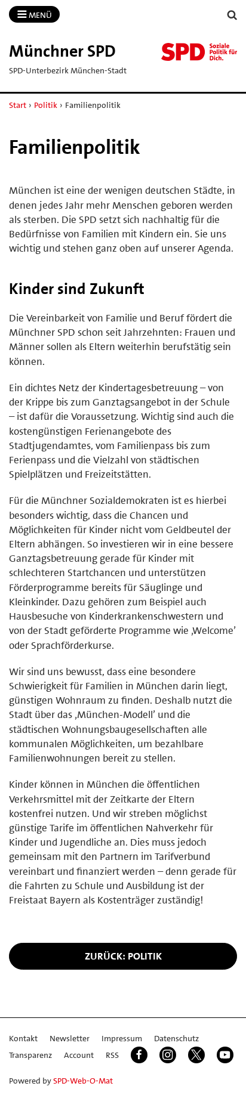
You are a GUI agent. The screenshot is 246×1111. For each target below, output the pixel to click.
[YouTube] (225, 1055)
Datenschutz (176, 1038)
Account (79, 1055)
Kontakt (23, 1038)
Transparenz (30, 1055)
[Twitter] (196, 1055)
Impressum (122, 1038)
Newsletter (70, 1038)
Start (17, 105)
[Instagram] (167, 1055)
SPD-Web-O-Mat (83, 1080)
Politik (45, 105)
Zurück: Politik (123, 956)
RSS (112, 1055)
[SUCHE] (232, 15)
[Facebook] (139, 1055)
